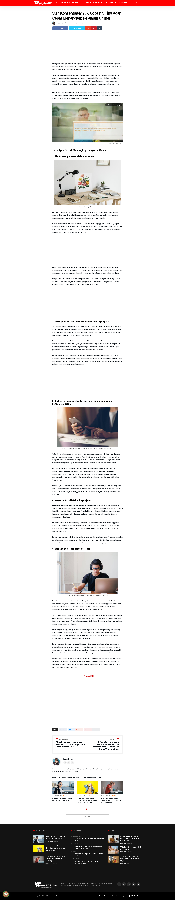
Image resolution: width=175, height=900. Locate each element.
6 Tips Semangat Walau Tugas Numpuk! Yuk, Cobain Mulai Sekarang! (111, 800)
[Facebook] (119, 884)
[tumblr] (99, 28)
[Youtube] (134, 884)
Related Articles (59, 777)
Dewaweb (59, 896)
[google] (88, 28)
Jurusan (65, 792)
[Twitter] (124, 884)
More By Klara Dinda (74, 777)
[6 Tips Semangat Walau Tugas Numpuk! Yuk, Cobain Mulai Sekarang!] (112, 787)
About (100, 896)
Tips (96, 792)
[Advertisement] (87, 47)
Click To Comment (87, 817)
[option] (63, 791)
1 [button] (86, 809)
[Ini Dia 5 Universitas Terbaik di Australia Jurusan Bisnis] (63, 787)
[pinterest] (94, 28)
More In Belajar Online (92, 777)
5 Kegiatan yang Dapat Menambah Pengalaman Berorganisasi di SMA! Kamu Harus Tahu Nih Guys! (106, 744)
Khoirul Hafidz (49, 841)
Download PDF (88, 676)
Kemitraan (107, 896)
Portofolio (114, 896)
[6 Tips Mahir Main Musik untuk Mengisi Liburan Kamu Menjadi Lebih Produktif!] (87, 787)
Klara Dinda (60, 23)
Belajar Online (114, 792)
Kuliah (71, 792)
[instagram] (138, 884)
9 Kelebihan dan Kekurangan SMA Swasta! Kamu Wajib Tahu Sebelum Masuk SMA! (70, 743)
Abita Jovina (48, 852)
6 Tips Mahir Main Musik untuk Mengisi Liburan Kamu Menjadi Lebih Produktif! (87, 800)
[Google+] (129, 884)
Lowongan (122, 896)
